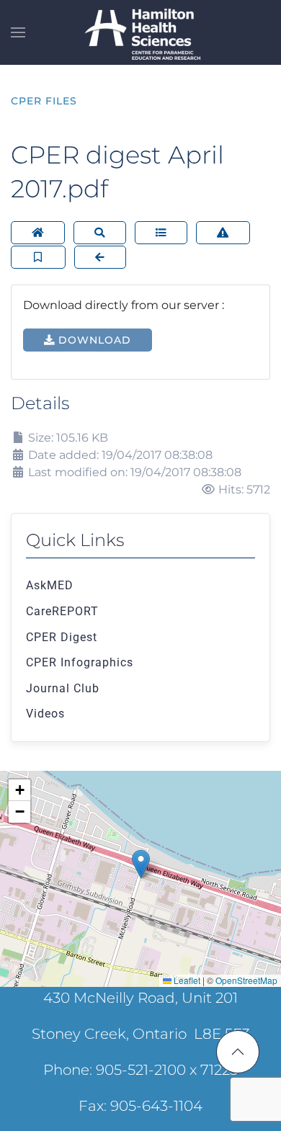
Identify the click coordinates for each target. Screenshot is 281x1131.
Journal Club (62, 688)
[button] (18, 32)
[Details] (161, 232)
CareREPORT (62, 611)
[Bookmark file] (38, 257)
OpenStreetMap (246, 980)
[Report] (223, 232)
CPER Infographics (79, 662)
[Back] (100, 257)
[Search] (99, 232)
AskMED (49, 585)
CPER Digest (61, 637)
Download (93, 340)
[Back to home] (140, 32)
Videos (45, 713)
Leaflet (185, 980)
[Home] (38, 232)
